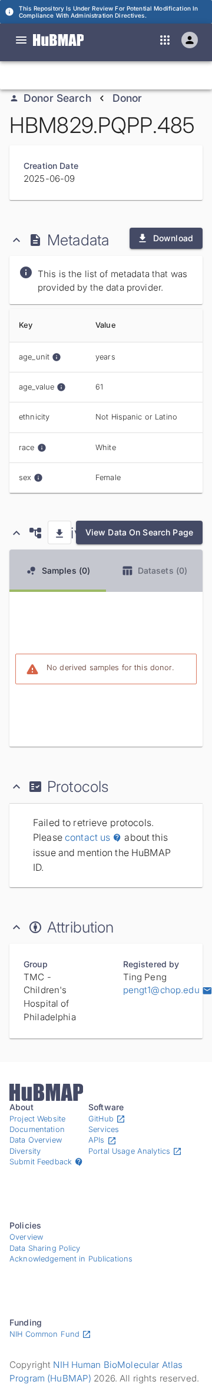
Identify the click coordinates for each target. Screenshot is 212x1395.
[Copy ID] (119, 75)
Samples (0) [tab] (66, 570)
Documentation (37, 1129)
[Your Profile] (190, 40)
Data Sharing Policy (45, 1248)
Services (103, 1129)
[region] (106, 401)
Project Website (37, 1118)
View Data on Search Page (139, 532)
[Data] (21, 40)
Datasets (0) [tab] (163, 570)
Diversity (25, 1151)
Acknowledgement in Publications (70, 1258)
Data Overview (35, 1140)
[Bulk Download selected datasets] (59, 532)
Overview (26, 1237)
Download (173, 238)
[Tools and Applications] (165, 40)
